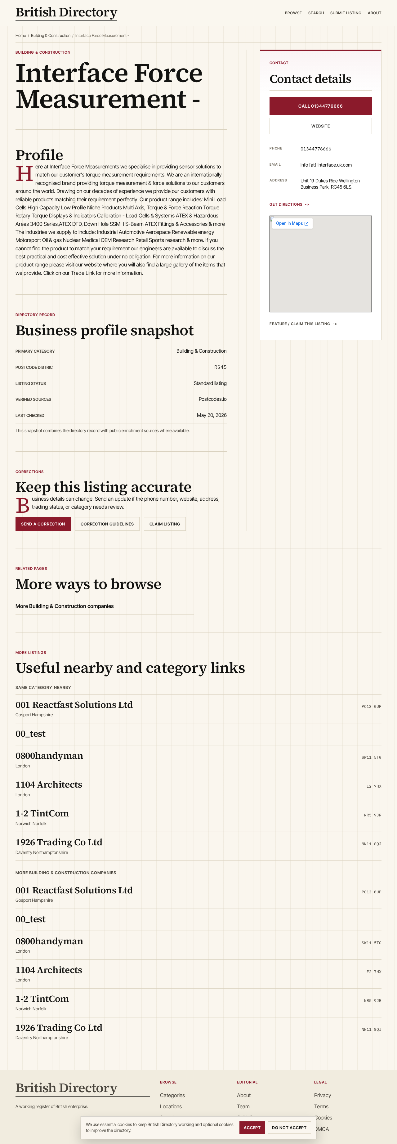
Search (316, 13)
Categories (172, 1095)
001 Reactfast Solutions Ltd (74, 704)
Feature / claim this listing (300, 323)
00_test (30, 733)
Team (243, 1106)
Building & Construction (50, 35)
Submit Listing (346, 13)
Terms (321, 1106)
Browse (293, 13)
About (374, 13)
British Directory (66, 13)
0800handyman (49, 755)
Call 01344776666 (320, 105)
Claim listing (164, 523)
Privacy (322, 1095)
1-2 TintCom (42, 813)
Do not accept (289, 1127)
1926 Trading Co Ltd (59, 842)
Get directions (286, 204)
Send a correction (43, 523)
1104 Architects (49, 784)
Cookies (323, 1118)
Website (320, 125)
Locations (171, 1106)
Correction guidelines (107, 523)
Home (21, 35)
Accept (252, 1127)
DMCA (321, 1129)
